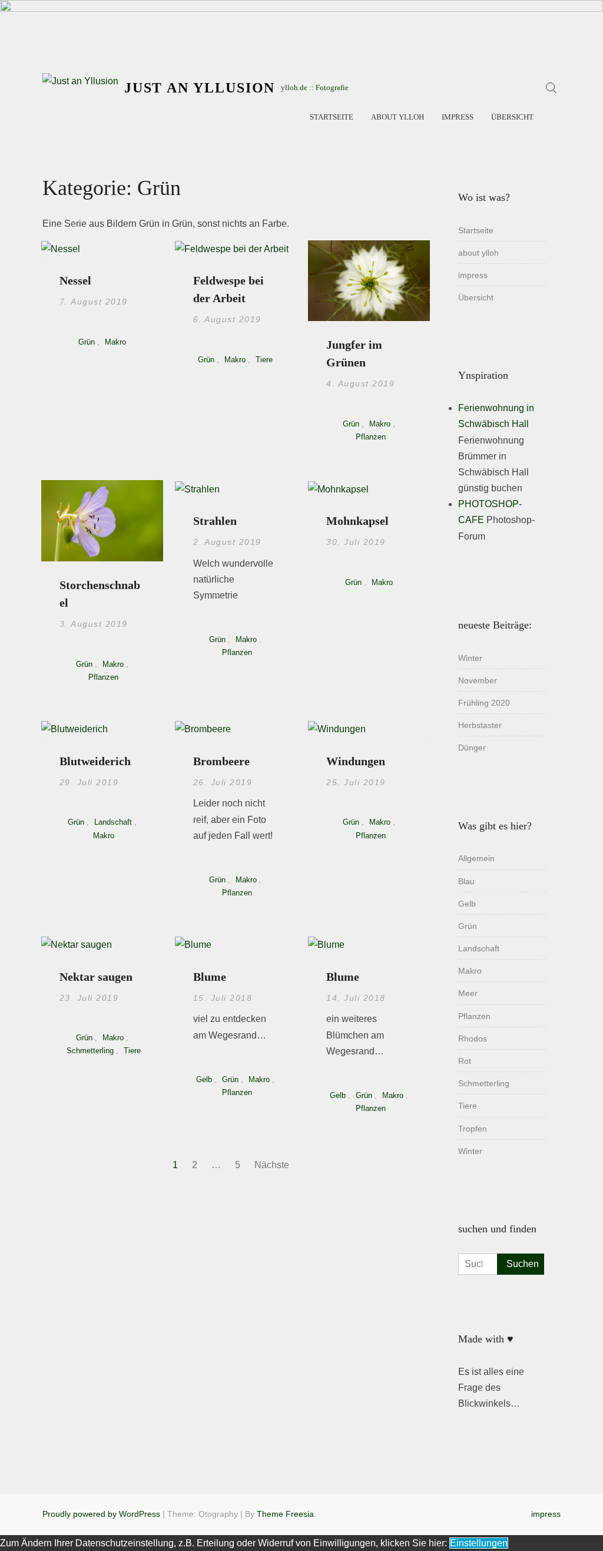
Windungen (355, 761)
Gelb (204, 1079)
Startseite (331, 117)
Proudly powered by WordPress (101, 1514)
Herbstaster (480, 725)
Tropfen (472, 1128)
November (477, 680)
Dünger (472, 747)
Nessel (75, 280)
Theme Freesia (285, 1514)
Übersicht (512, 117)
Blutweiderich (95, 761)
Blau (466, 881)
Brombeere (221, 761)
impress (457, 117)
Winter (470, 658)
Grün (86, 342)
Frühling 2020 (484, 702)
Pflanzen (371, 436)
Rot (464, 1061)
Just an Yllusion (200, 87)
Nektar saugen (95, 976)
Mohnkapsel (357, 520)
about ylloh (397, 117)
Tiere (264, 359)
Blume (209, 976)
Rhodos (472, 1038)
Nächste (271, 1165)
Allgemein (476, 858)
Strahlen (215, 520)
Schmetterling (90, 1050)
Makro (115, 342)
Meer (468, 993)
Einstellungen (479, 1543)
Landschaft (113, 822)
